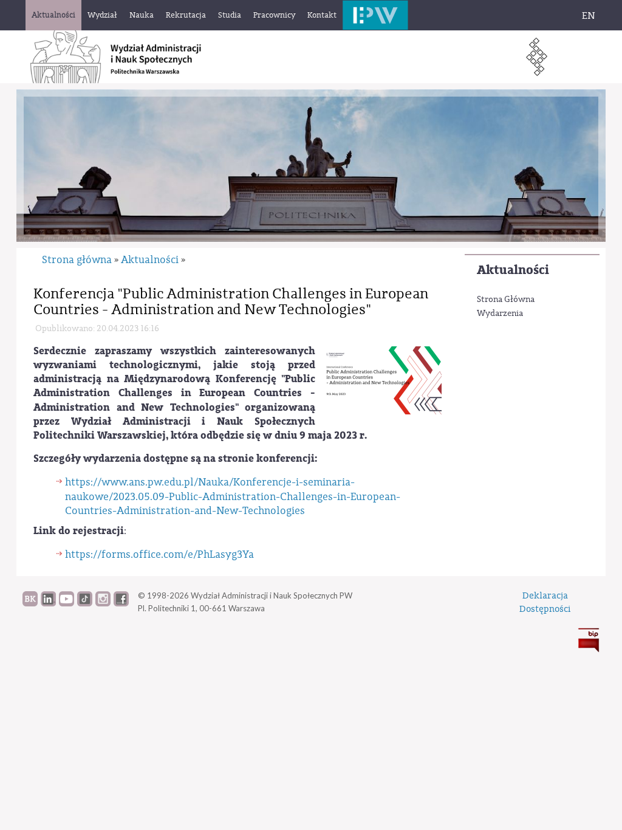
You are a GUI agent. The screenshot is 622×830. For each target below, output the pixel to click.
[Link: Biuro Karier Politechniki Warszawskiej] (30, 603)
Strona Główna (506, 299)
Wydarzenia (500, 313)
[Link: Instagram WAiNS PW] (103, 603)
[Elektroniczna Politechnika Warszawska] (375, 15)
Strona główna (77, 259)
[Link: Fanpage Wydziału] (121, 603)
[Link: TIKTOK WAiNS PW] (84, 603)
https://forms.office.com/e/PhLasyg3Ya (159, 554)
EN (588, 16)
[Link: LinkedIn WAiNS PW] (48, 603)
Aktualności (513, 270)
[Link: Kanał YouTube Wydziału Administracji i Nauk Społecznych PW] (66, 603)
